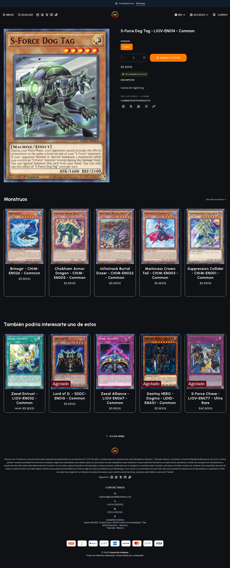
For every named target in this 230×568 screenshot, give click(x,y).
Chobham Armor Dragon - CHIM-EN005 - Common (70, 273)
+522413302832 (115, 504)
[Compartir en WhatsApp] (138, 106)
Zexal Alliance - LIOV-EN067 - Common (115, 398)
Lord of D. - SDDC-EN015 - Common (69, 395)
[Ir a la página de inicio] (115, 15)
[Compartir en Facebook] (123, 106)
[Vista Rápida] (39, 236)
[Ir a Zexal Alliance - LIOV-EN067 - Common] (114, 361)
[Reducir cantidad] (123, 57)
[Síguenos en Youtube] (51, 14)
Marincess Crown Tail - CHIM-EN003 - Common (160, 273)
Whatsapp (125, 3)
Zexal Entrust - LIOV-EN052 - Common (24, 398)
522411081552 (115, 512)
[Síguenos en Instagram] (37, 14)
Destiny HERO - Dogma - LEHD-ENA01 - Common (160, 398)
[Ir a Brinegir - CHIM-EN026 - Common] (24, 236)
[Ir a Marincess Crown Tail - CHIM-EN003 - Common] (160, 236)
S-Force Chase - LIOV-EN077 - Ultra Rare (205, 398)
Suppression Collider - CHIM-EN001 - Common (205, 273)
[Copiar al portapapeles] (154, 106)
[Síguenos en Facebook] (42, 14)
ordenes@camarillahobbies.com (115, 497)
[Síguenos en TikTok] (56, 14)
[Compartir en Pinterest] (146, 106)
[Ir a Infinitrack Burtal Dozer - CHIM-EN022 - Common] (114, 236)
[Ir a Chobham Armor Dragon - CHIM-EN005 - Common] (69, 236)
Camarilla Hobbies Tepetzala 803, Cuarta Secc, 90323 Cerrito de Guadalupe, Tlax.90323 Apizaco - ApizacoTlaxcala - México (115, 524)
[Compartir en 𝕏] (131, 106)
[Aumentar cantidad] (144, 57)
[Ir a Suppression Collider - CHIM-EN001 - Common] (205, 236)
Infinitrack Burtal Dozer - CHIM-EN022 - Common (115, 273)
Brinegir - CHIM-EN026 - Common (24, 270)
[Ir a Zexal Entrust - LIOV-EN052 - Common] (24, 361)
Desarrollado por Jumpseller (130, 555)
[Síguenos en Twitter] (47, 14)
